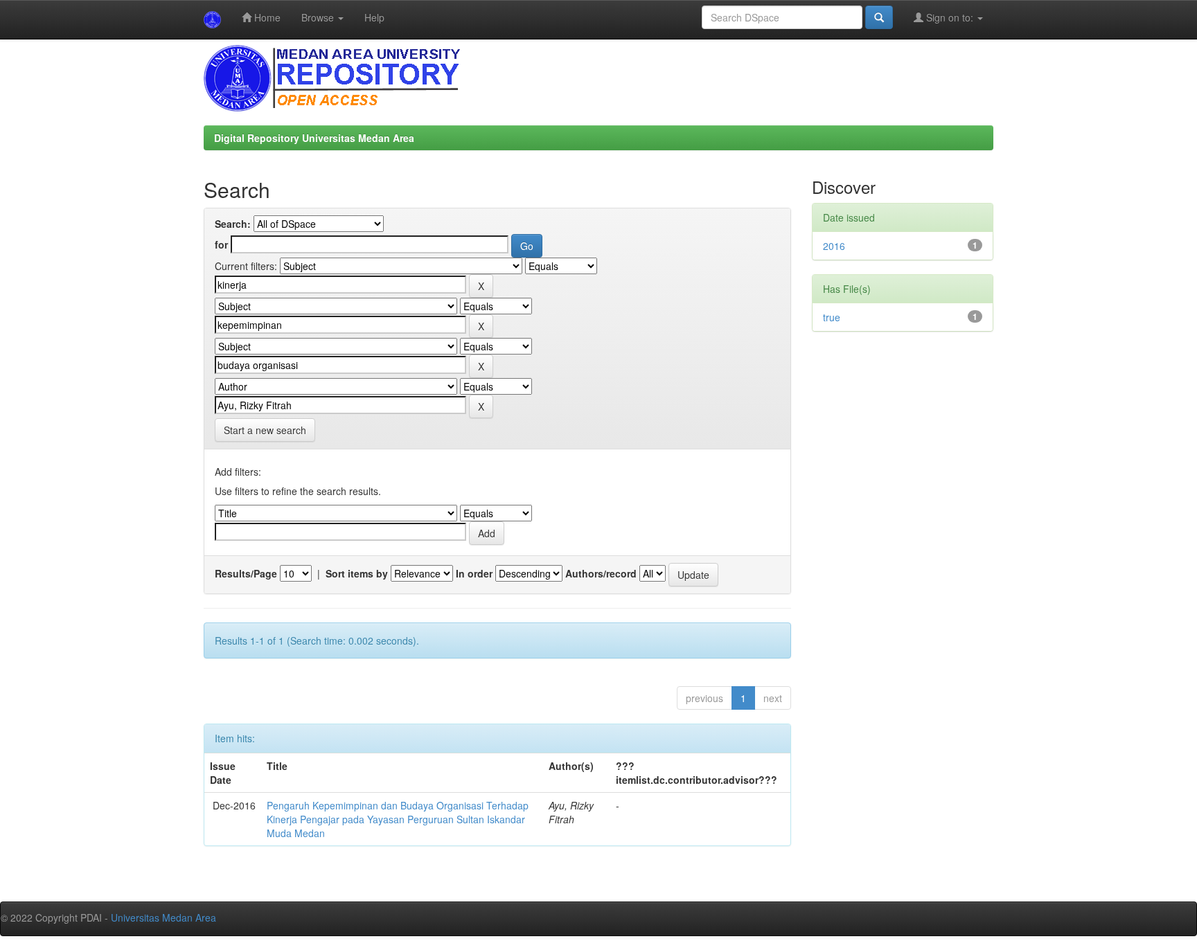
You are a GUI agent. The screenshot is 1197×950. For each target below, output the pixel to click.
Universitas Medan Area (163, 917)
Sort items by (357, 573)
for (221, 244)
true (831, 317)
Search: (233, 224)
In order (474, 573)
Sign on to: (949, 17)
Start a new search (265, 430)
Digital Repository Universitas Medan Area (314, 138)
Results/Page (246, 573)
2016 (834, 246)
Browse (319, 17)
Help (374, 17)
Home (266, 17)
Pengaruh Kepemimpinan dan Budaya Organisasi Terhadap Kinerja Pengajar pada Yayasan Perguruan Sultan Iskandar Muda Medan (398, 819)
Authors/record (601, 573)
